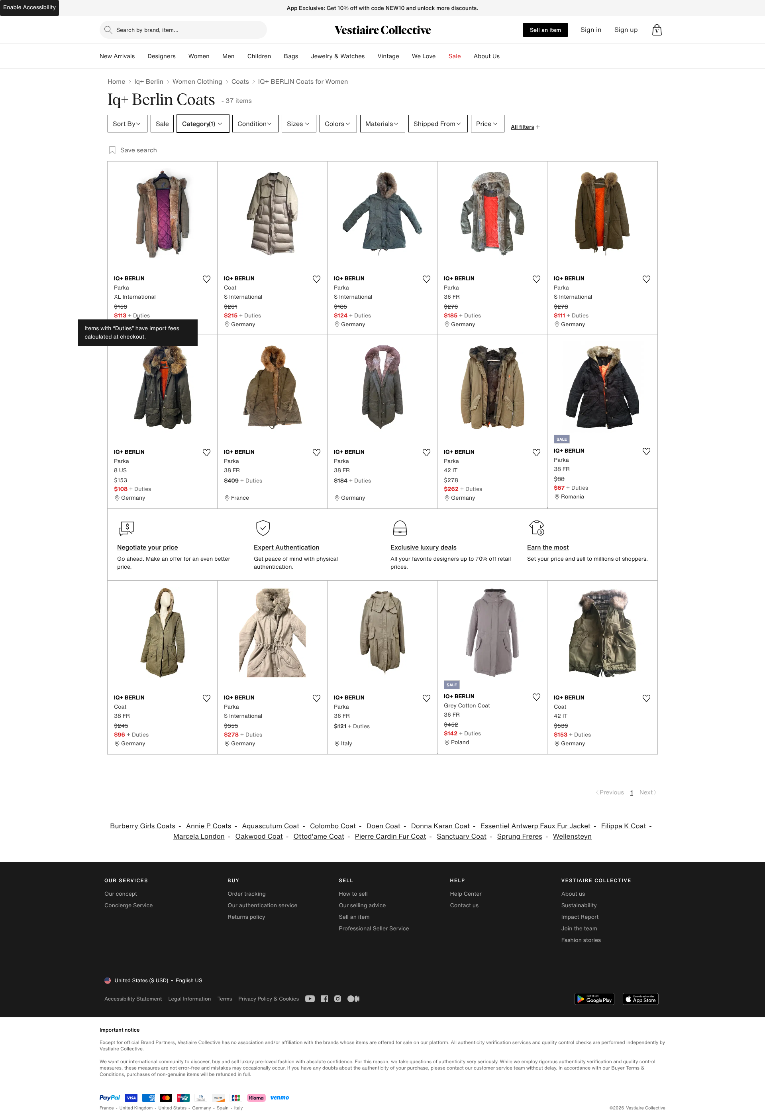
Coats (240, 81)
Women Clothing (197, 81)
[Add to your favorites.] (206, 279)
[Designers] (182, 56)
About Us (487, 56)
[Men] (241, 56)
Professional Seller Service (374, 928)
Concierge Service (128, 905)
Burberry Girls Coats (142, 826)
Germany (201, 1108)
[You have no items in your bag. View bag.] (657, 29)
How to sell (353, 894)
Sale (455, 56)
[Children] (277, 56)
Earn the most (548, 547)
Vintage (388, 56)
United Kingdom (136, 1108)
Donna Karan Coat (440, 826)
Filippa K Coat (623, 826)
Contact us (464, 905)
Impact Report (580, 917)
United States (173, 1108)
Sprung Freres (519, 836)
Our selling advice (362, 905)
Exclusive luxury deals (423, 547)
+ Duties (139, 315)
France (107, 1108)
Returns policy (246, 917)
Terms (224, 999)
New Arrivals (117, 56)
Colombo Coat (333, 826)
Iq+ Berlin (148, 81)
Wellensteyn (572, 836)
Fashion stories (581, 940)
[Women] (216, 56)
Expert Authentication (287, 547)
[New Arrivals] (141, 56)
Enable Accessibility (29, 7)
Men (228, 56)
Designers (161, 56)
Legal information (189, 999)
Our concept (120, 894)
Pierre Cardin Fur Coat (390, 836)
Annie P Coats (208, 826)
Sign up (626, 30)
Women (199, 56)
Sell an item (545, 30)
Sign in (591, 30)
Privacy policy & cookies (268, 999)
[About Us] (506, 56)
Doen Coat (383, 826)
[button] (657, 29)
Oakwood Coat (259, 836)
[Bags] (304, 56)
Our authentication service (262, 905)
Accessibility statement (133, 999)
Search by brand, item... (147, 30)
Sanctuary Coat (461, 836)
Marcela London (199, 836)
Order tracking (247, 894)
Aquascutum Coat (270, 826)
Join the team (579, 928)
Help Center (466, 894)
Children (259, 56)
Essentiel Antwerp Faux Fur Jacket (535, 826)
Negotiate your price (147, 547)
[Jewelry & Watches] (371, 56)
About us (573, 894)
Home (116, 81)
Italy (238, 1108)
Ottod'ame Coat (318, 836)
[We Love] (442, 56)
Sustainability (579, 905)
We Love (424, 56)
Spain (223, 1108)
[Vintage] (405, 56)
